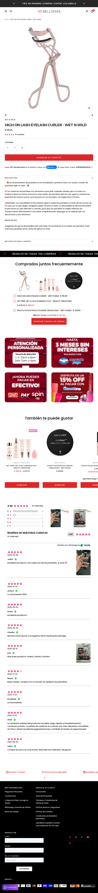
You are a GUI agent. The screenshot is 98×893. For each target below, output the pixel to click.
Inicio (7, 19)
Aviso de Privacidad (44, 796)
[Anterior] (6, 115)
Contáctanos (10, 796)
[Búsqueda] (11, 11)
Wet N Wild (10, 120)
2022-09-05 (12, 742)
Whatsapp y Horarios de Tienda (17, 807)
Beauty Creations (22, 463)
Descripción (11, 178)
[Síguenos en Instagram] (76, 837)
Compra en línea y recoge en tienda (16, 801)
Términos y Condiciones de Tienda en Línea (46, 801)
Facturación (41, 792)
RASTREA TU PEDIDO (17, 772)
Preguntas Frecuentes (13, 792)
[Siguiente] (92, 115)
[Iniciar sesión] (87, 11)
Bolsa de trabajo (11, 812)
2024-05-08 (12, 555)
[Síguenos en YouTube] (88, 837)
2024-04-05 (12, 628)
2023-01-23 (12, 674)
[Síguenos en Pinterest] (82, 837)
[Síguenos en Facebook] (70, 837)
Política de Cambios (44, 812)
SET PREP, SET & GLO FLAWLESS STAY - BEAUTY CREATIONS (21, 467)
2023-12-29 (12, 586)
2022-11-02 (12, 715)
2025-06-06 (12, 607)
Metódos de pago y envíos (18, 241)
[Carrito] (92, 11)
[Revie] (85, 545)
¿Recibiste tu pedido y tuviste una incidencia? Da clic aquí (48, 824)
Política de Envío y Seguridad (48, 807)
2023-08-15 (12, 649)
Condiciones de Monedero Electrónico (46, 817)
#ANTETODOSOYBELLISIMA (55, 772)
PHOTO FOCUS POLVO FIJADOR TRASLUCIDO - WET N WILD (60, 467)
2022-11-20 (12, 695)
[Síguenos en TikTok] (70, 843)
